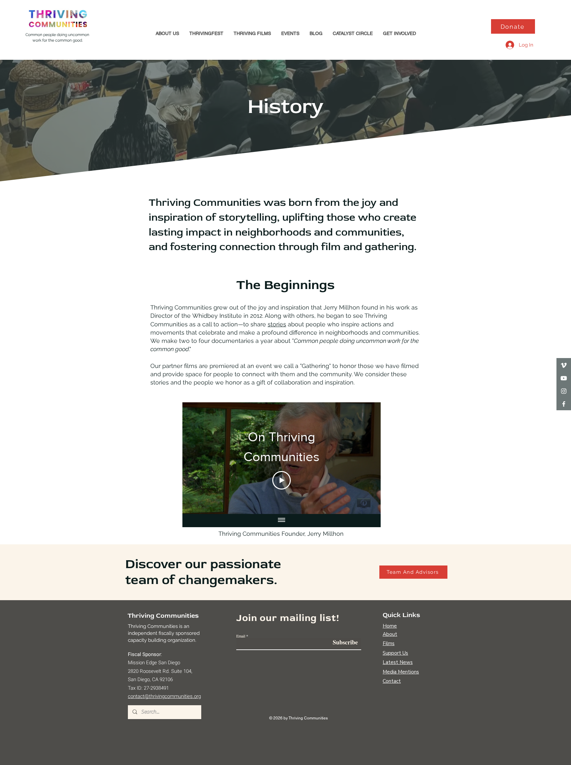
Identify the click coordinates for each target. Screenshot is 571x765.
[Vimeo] (563, 365)
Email (240, 636)
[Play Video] (281, 480)
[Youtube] (563, 378)
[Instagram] (563, 391)
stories (277, 324)
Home (390, 626)
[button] (167, 33)
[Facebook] (563, 404)
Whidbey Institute (217, 315)
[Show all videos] (281, 520)
